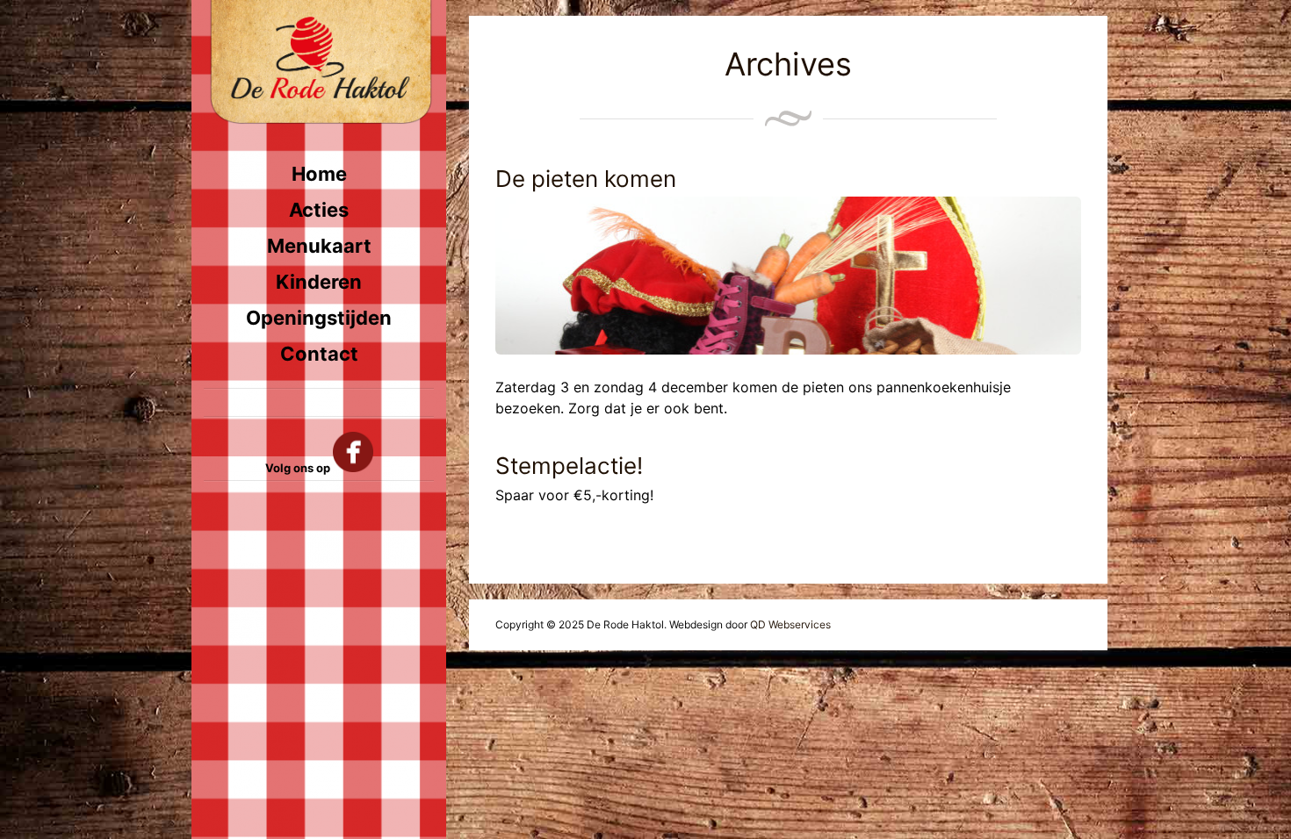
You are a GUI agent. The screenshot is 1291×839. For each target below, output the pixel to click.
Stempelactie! (569, 465)
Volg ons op (299, 468)
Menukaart (319, 245)
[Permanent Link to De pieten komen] (788, 276)
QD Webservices (790, 624)
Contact (319, 353)
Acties (319, 209)
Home (319, 173)
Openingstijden (319, 317)
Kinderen (319, 281)
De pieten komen (585, 178)
